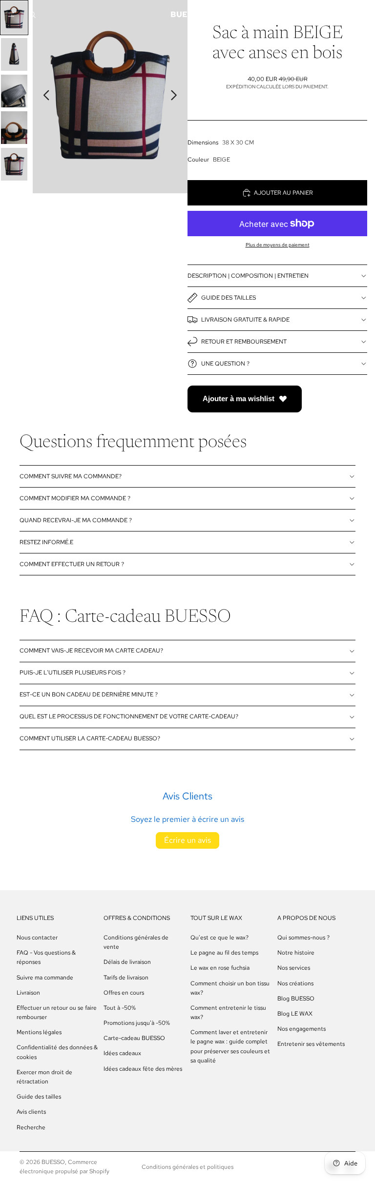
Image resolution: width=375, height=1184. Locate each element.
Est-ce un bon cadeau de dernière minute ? (89, 694)
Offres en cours (124, 992)
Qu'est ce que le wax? (219, 937)
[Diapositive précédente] (44, 96)
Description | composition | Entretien (248, 276)
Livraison (28, 992)
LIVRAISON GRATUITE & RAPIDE (245, 320)
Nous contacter (37, 937)
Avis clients (31, 1112)
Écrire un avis (187, 840)
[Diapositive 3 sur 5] (14, 91)
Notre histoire (295, 953)
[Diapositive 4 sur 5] (14, 127)
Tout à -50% (120, 1008)
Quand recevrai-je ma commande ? (76, 520)
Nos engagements (301, 1029)
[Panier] (358, 14)
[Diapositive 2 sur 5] (14, 54)
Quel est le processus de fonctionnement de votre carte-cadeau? (129, 716)
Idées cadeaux (122, 1053)
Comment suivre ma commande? (71, 476)
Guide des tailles (39, 1097)
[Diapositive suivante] (177, 96)
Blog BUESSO (295, 998)
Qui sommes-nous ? (303, 937)
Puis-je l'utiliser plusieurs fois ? (72, 672)
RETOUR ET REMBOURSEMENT (244, 342)
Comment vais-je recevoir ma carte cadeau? (91, 650)
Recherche (31, 1127)
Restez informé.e (46, 542)
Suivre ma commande (45, 977)
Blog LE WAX (294, 1014)
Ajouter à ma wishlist (238, 398)
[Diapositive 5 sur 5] (14, 164)
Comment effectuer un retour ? (72, 564)
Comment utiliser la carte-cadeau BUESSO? (90, 738)
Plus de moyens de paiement (278, 245)
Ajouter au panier (283, 193)
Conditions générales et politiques (187, 1167)
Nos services (293, 968)
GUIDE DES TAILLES (228, 298)
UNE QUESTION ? (225, 363)
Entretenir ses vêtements (311, 1044)
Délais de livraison (127, 962)
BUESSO (53, 1162)
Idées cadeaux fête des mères (143, 1068)
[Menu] (11, 14)
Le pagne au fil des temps (224, 953)
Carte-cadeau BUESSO (134, 1038)
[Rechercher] (32, 14)
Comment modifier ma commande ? (75, 498)
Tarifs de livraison (126, 977)
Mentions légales (39, 1032)
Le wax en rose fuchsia (220, 968)
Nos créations (295, 983)
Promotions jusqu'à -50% (137, 1023)
